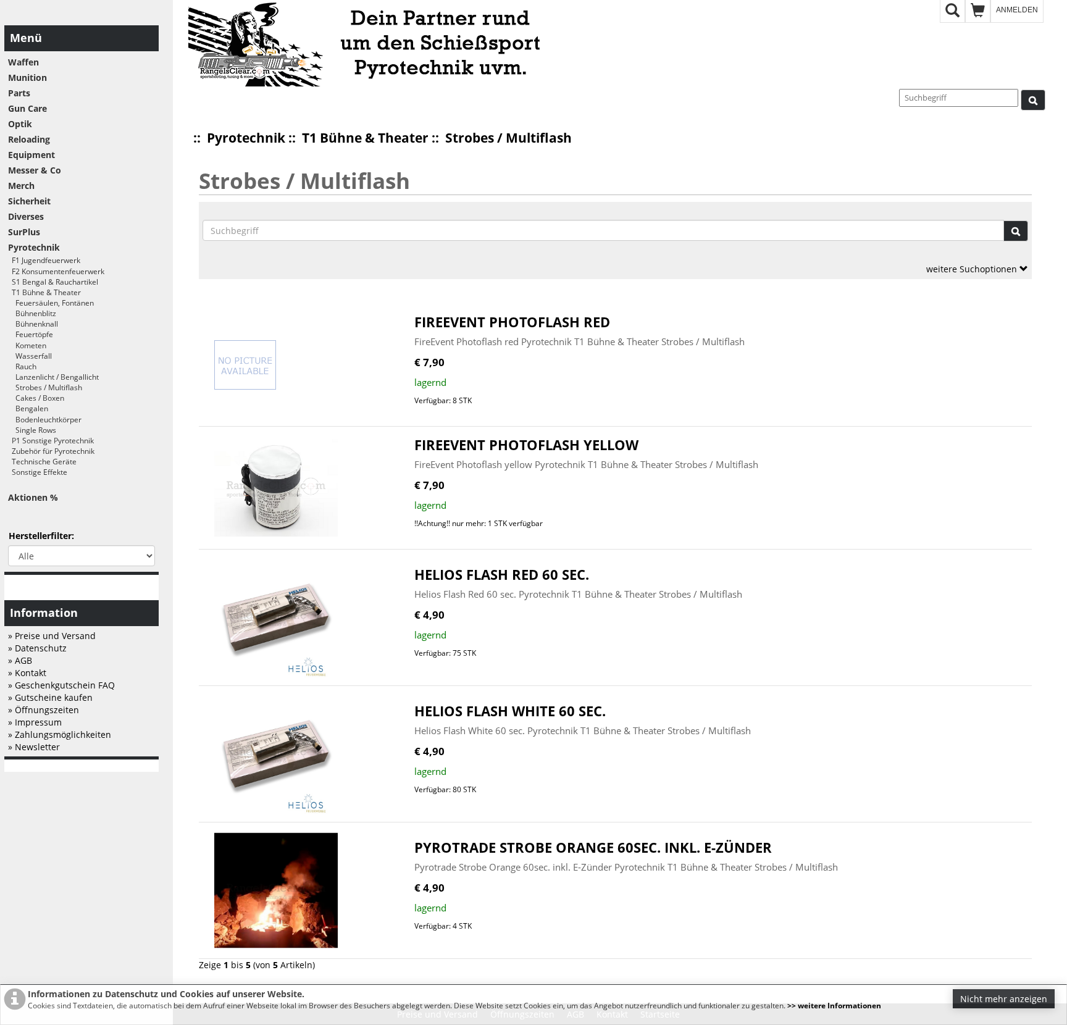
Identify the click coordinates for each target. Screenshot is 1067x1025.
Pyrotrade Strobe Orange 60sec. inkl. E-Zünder (593, 847)
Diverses (26, 216)
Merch (21, 185)
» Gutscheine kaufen (50, 697)
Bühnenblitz (32, 313)
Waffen (23, 62)
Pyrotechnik (246, 137)
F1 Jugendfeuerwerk (44, 260)
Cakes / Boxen (36, 398)
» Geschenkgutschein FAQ (61, 685)
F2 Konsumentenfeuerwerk (56, 271)
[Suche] (1033, 100)
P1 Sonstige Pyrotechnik (51, 440)
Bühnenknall (33, 324)
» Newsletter (34, 747)
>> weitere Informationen (834, 1005)
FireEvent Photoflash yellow (526, 445)
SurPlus (24, 232)
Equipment (31, 155)
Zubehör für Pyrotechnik (51, 451)
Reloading (29, 139)
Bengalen (28, 408)
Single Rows (32, 430)
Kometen (27, 345)
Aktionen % (33, 497)
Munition (27, 77)
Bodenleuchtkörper (45, 419)
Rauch (22, 366)
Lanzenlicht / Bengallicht (53, 377)
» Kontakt (27, 673)
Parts (19, 93)
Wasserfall (30, 356)
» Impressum (35, 722)
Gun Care (27, 108)
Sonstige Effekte (37, 472)
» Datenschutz (37, 648)
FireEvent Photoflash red (512, 322)
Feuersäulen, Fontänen (51, 303)
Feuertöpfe (30, 334)
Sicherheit (29, 201)
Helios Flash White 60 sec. (510, 711)
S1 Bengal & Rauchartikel (53, 282)
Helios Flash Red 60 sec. (501, 575)
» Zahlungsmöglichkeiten (59, 734)
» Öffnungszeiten (43, 710)
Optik (20, 124)
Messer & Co (34, 170)
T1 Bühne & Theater (365, 137)
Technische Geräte (42, 461)
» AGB (20, 660)
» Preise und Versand (52, 636)
